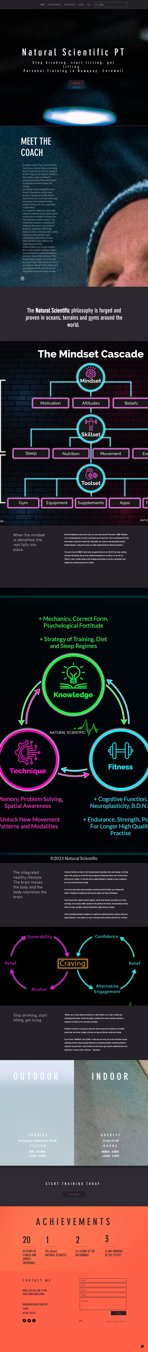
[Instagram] (22, 278)
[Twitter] (29, 1320)
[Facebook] (24, 1320)
